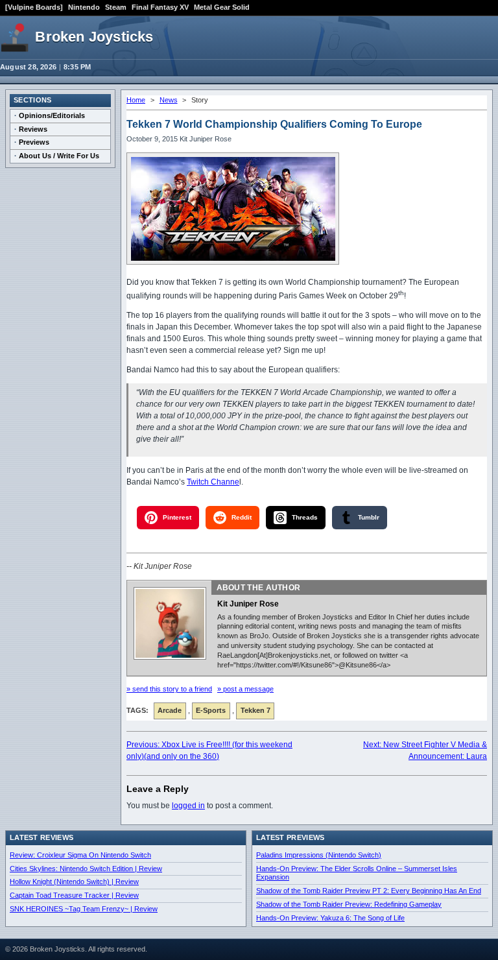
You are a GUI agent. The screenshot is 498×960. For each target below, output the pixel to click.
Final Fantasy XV (160, 7)
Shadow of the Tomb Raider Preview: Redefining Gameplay (349, 904)
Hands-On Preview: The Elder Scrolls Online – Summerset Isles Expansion (356, 873)
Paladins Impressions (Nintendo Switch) (318, 855)
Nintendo (84, 7)
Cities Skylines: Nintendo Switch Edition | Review (86, 868)
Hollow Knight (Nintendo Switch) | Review (74, 881)
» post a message (245, 689)
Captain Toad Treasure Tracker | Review (74, 895)
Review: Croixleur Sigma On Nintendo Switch (80, 855)
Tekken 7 (255, 710)
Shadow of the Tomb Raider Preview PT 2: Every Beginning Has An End (368, 890)
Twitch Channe (213, 481)
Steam (115, 7)
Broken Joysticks (94, 36)
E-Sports (211, 710)
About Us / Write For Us (59, 156)
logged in (188, 805)
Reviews (33, 129)
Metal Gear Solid (222, 7)
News (169, 100)
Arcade (170, 710)
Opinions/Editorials (52, 115)
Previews (34, 142)
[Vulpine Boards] (34, 7)
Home (135, 100)
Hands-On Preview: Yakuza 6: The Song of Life (330, 918)
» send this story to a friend (169, 689)
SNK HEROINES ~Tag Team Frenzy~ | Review (84, 909)
